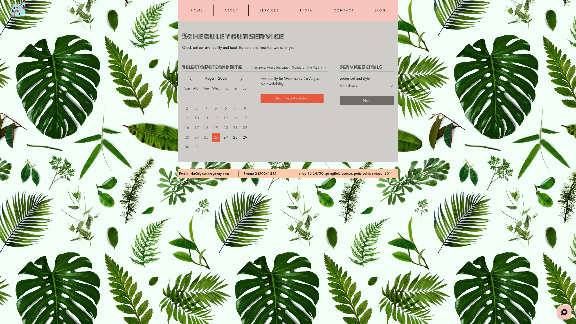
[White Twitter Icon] (387, 185)
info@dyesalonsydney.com (209, 173)
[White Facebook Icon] (360, 185)
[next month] (241, 78)
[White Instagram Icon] (374, 185)
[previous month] (190, 78)
